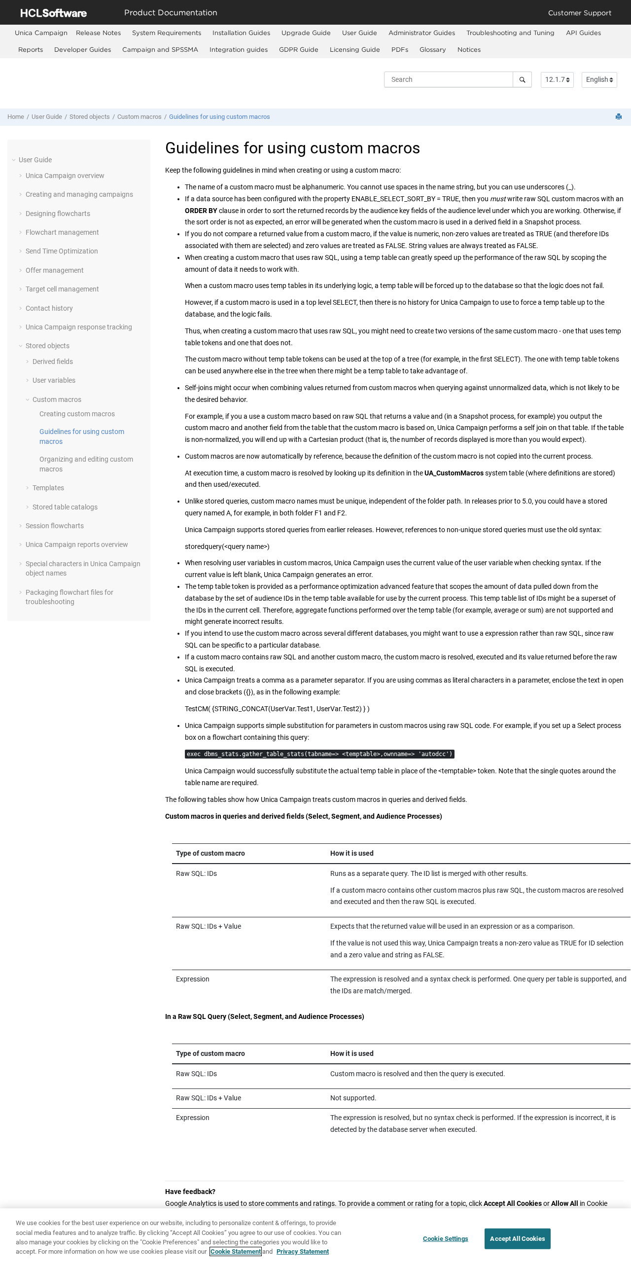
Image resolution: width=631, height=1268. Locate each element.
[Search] (522, 79)
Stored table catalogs (65, 507)
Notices (469, 49)
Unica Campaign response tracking (79, 327)
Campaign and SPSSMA (160, 49)
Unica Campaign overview (65, 176)
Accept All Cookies (517, 1238)
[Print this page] (619, 117)
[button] (15, 159)
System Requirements (166, 32)
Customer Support (580, 12)
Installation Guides (241, 32)
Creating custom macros (77, 414)
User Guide (359, 32)
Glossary (433, 49)
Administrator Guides (421, 32)
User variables (54, 380)
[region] (315, 1238)
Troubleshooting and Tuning (510, 32)
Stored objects (90, 116)
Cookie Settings (445, 1238)
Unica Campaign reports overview (77, 544)
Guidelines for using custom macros (219, 116)
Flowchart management (62, 232)
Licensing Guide (355, 49)
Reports (30, 49)
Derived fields (53, 361)
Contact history (49, 308)
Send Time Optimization (62, 251)
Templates (48, 488)
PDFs (399, 49)
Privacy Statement (303, 1251)
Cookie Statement (235, 1251)
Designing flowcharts (58, 213)
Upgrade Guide (306, 32)
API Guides (583, 32)
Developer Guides (82, 49)
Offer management (55, 270)
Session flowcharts (55, 526)
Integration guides (239, 49)
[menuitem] (41, 33)
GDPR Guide (298, 49)
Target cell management (62, 289)
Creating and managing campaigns (79, 194)
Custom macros (139, 116)
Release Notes (98, 32)
